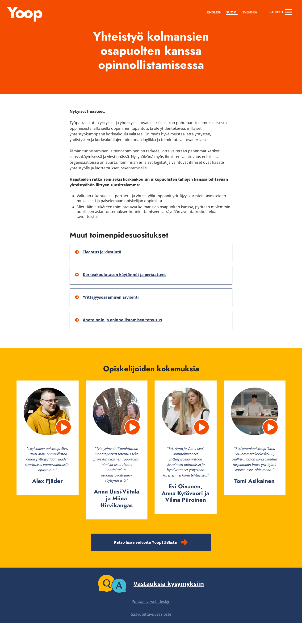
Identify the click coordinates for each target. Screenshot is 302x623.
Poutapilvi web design (151, 601)
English (214, 12)
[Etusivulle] (24, 20)
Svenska (249, 12)
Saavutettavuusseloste (151, 614)
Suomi (232, 12)
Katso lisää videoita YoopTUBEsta (145, 542)
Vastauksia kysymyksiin (169, 584)
